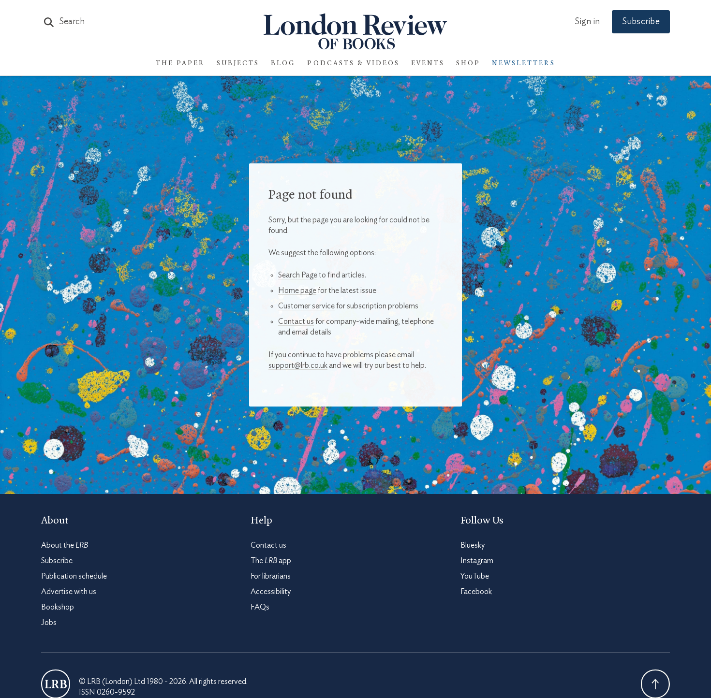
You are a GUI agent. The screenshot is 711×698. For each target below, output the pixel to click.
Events (427, 63)
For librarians (271, 576)
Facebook (476, 592)
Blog (283, 63)
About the (64, 545)
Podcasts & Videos (353, 63)
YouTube (474, 576)
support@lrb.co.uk (297, 365)
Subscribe (641, 21)
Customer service (306, 306)
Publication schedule (74, 576)
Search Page (297, 275)
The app (271, 561)
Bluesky (472, 545)
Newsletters (523, 63)
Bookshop (57, 607)
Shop (468, 63)
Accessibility (271, 592)
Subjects (238, 63)
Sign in (587, 21)
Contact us (296, 321)
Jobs (49, 622)
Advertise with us (68, 592)
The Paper (180, 63)
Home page (297, 290)
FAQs (260, 607)
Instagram (476, 561)
